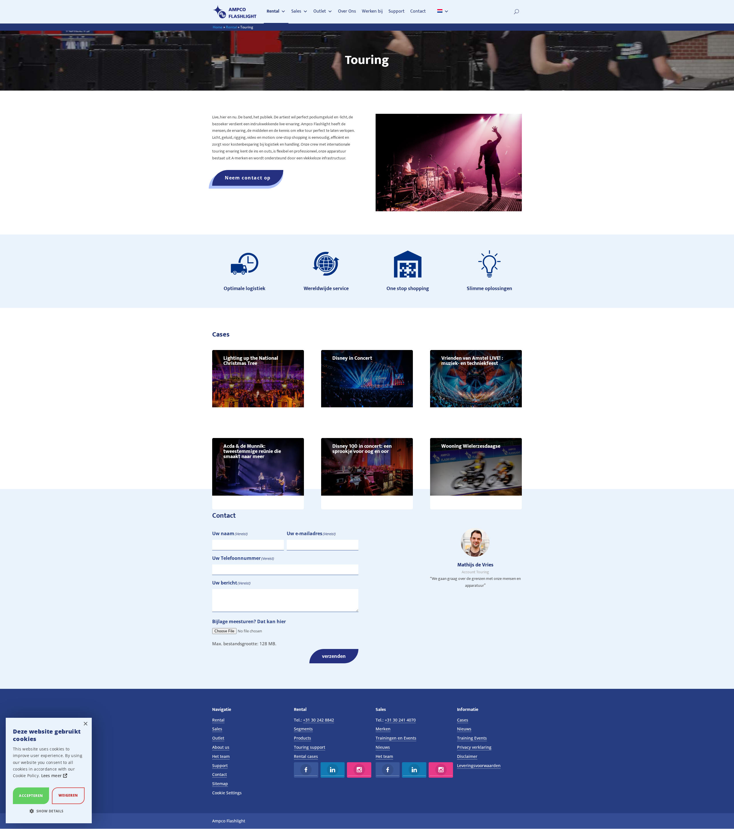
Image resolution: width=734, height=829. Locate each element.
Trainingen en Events (396, 738)
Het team (221, 756)
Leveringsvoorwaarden (479, 765)
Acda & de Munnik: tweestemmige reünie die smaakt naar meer (252, 451)
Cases (462, 720)
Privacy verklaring (474, 747)
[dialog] (49, 770)
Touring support (309, 747)
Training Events (472, 738)
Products (302, 738)
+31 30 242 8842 (318, 720)
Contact (418, 11)
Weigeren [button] (68, 795)
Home (217, 27)
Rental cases (306, 756)
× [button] (85, 724)
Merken (383, 729)
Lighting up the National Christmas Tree (250, 361)
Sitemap (220, 783)
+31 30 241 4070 (400, 720)
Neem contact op (248, 178)
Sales (296, 11)
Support (397, 11)
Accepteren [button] (31, 795)
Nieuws (383, 747)
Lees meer (52, 775)
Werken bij (372, 11)
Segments (303, 729)
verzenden (334, 656)
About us (220, 747)
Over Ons (347, 11)
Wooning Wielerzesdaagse (470, 446)
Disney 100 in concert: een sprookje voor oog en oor (362, 449)
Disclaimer (467, 756)
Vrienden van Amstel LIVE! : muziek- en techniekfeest (472, 361)
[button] (49, 811)
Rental (273, 11)
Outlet (319, 11)
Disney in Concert (352, 358)
